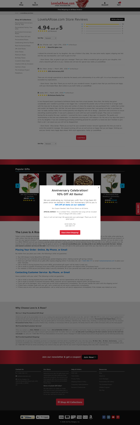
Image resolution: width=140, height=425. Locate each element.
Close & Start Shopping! (70, 232)
